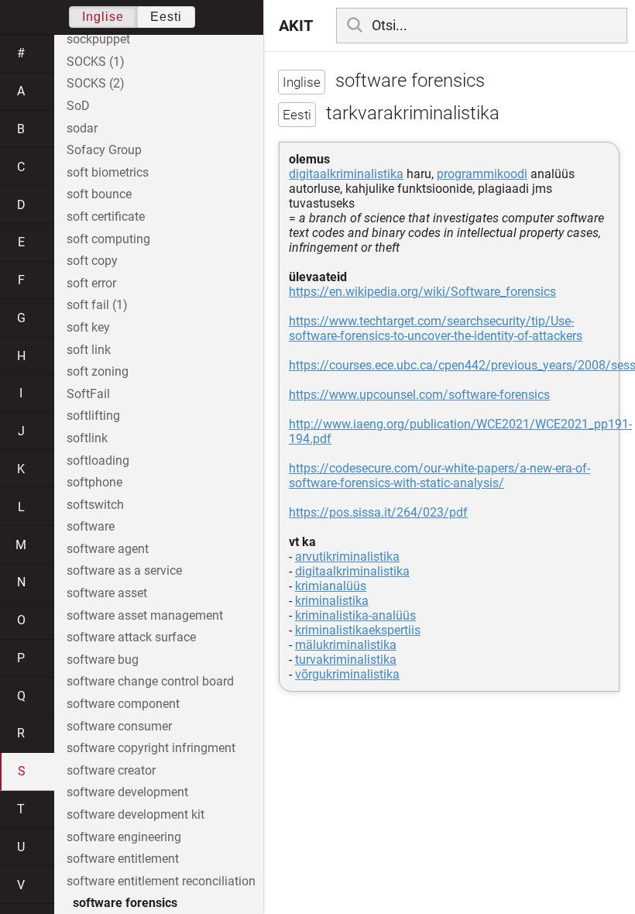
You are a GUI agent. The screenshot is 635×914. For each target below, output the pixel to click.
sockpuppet (98, 39)
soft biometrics (108, 172)
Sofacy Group (104, 150)
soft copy (92, 260)
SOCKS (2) (96, 83)
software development (127, 792)
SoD (78, 105)
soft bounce (99, 194)
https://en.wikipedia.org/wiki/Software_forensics (422, 291)
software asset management (145, 615)
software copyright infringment (151, 747)
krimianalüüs (330, 586)
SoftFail (88, 394)
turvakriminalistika (345, 659)
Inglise (103, 16)
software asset (107, 593)
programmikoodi (482, 174)
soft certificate (106, 216)
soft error (91, 283)
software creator (111, 770)
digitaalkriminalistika (346, 174)
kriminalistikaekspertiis (357, 630)
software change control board (150, 681)
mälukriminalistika (345, 644)
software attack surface (131, 637)
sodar (82, 128)
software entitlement (123, 858)
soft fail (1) (97, 304)
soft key (88, 327)
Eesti (166, 16)
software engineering (124, 837)
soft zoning (98, 371)
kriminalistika (332, 600)
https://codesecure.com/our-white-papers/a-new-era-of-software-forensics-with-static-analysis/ (439, 475)
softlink (87, 438)
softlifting (93, 415)
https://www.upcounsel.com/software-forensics (419, 394)
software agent (108, 548)
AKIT (296, 25)
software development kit (135, 814)
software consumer (119, 726)
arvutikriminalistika (347, 556)
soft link (89, 349)
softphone (94, 482)
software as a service (124, 570)
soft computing (108, 239)
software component (123, 703)
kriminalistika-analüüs (355, 615)
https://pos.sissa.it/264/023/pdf (378, 512)
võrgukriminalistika (347, 674)
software (91, 526)
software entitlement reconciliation (161, 881)
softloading (98, 460)
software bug (103, 659)
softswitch (95, 504)
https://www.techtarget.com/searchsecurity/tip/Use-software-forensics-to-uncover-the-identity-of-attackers (435, 328)
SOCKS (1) (96, 61)
